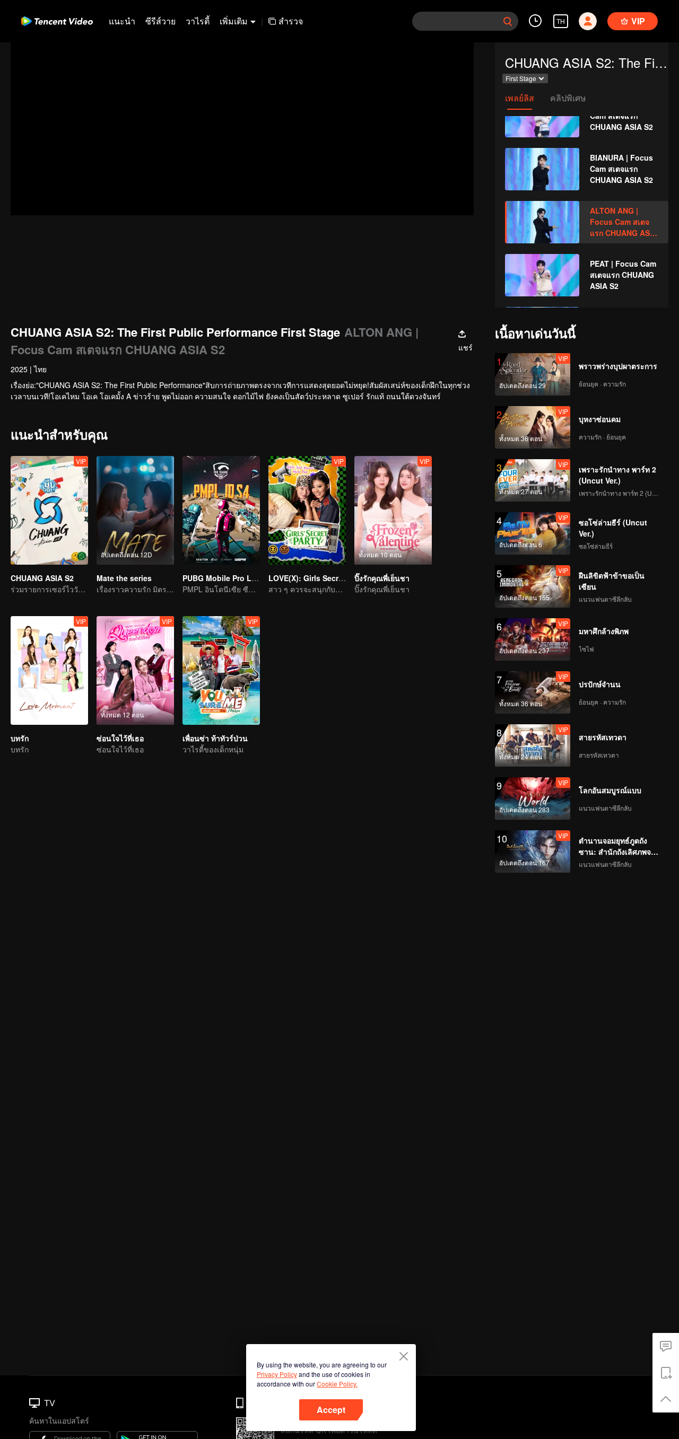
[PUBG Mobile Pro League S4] (221, 510)
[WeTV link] (57, 21)
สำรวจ (290, 21)
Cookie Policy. (337, 1383)
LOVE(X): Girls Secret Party (317, 578)
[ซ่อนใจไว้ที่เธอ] (135, 670)
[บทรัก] (49, 670)
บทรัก (20, 738)
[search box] (507, 21)
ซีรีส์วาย (160, 21)
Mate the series (124, 578)
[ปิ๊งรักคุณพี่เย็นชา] (393, 510)
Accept (331, 1409)
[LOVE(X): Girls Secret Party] (307, 510)
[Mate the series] (135, 510)
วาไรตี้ (198, 21)
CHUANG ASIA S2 (42, 578)
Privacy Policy (277, 1374)
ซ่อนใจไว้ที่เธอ (120, 738)
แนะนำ (122, 21)
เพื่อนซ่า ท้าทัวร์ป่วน (215, 738)
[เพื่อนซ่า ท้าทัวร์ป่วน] (221, 670)
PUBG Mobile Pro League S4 (233, 578)
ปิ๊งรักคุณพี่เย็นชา (382, 578)
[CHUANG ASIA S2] (49, 510)
